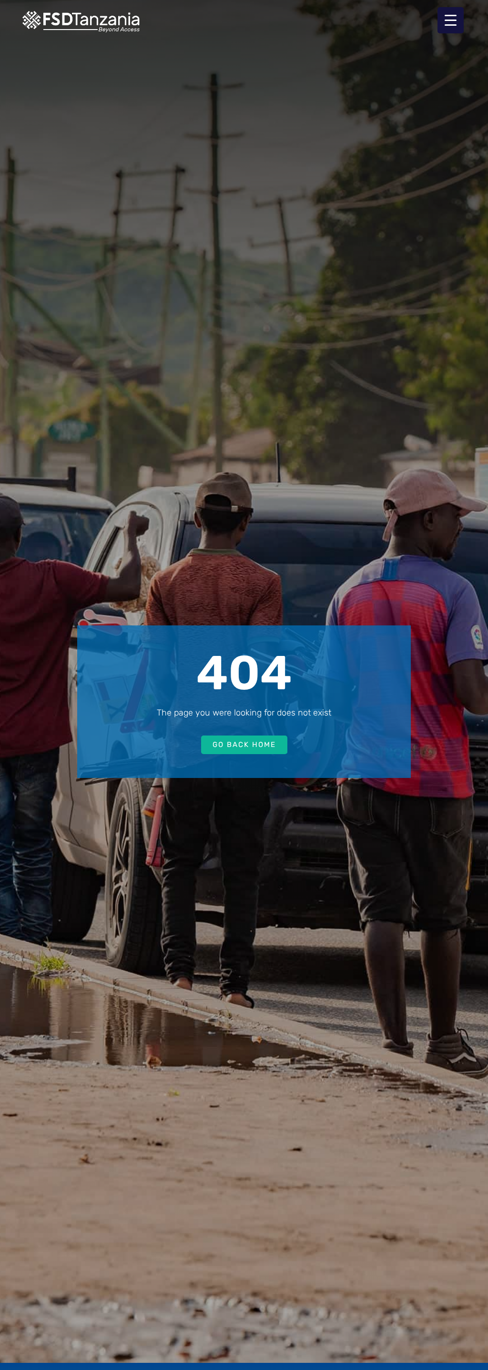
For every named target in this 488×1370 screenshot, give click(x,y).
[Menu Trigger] (450, 20)
